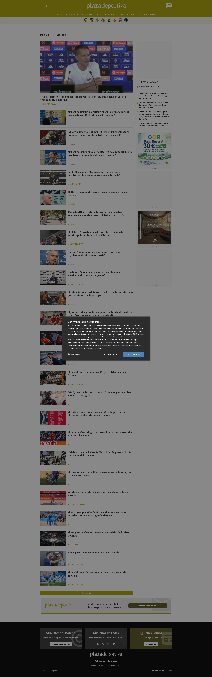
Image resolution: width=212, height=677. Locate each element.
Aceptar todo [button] (134, 354)
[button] (74, 354)
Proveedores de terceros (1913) (125, 334)
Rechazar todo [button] (110, 354)
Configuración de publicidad (87, 345)
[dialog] (106, 338)
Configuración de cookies (77, 348)
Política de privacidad (94, 348)
